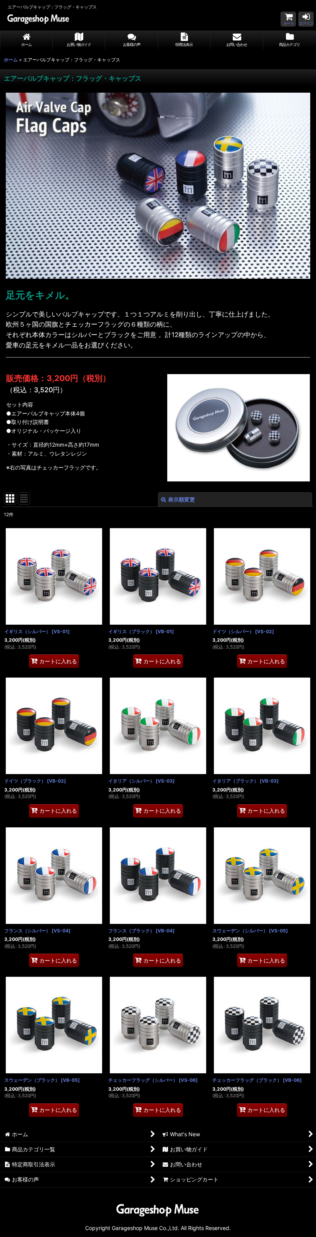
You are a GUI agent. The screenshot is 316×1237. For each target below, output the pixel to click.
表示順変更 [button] (181, 499)
